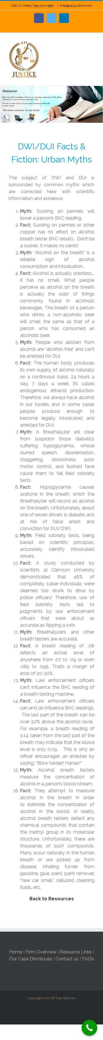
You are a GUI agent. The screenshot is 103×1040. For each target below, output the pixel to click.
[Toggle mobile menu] (92, 42)
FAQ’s (88, 959)
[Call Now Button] (89, 1028)
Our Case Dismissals (30, 959)
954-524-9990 (45, 5)
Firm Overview (41, 952)
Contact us (67, 959)
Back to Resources (51, 898)
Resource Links (76, 952)
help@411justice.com (76, 5)
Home (15, 952)
